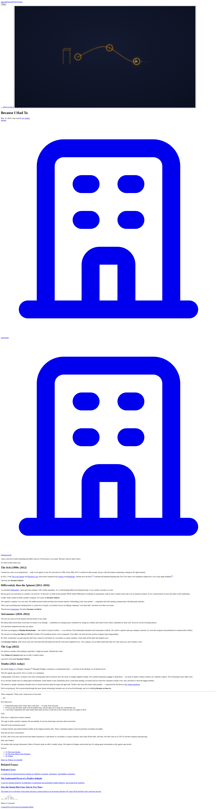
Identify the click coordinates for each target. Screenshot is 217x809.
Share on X (5, 760)
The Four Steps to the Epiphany (19, 754)
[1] (92, 576)
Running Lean (33, 577)
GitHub (30, 807)
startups (3, 120)
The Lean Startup (18, 577)
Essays (3, 2)
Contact (3, 807)
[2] (172, 576)
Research (9, 2)
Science (61, 577)
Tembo (11, 669)
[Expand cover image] (105, 57)
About (20, 2)
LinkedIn (24, 807)
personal (8, 555)
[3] (31, 668)
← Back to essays (7, 107)
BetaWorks (71, 577)
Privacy (9, 807)
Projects (15, 2)
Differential (15, 590)
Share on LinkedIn (15, 760)
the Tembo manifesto (132, 684)
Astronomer (14, 609)
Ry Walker (26, 118)
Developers (16, 807)
